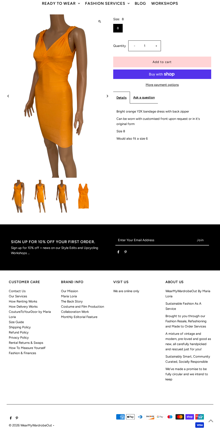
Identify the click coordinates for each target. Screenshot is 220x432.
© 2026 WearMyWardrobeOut (31, 425)
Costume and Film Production (82, 307)
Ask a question (144, 97)
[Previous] (8, 96)
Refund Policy (19, 332)
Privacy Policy (19, 337)
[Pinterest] (125, 252)
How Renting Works (23, 301)
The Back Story (72, 301)
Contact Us (17, 291)
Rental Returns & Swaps (26, 343)
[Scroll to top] (211, 421)
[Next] (107, 96)
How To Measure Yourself (27, 348)
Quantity (119, 46)
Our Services (18, 296)
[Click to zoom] (100, 21)
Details (121, 98)
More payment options (162, 85)
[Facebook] (118, 252)
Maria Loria (69, 296)
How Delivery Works (23, 307)
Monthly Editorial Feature (79, 317)
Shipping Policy (20, 327)
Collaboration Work (75, 312)
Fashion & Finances (22, 353)
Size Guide (16, 322)
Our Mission (69, 291)
